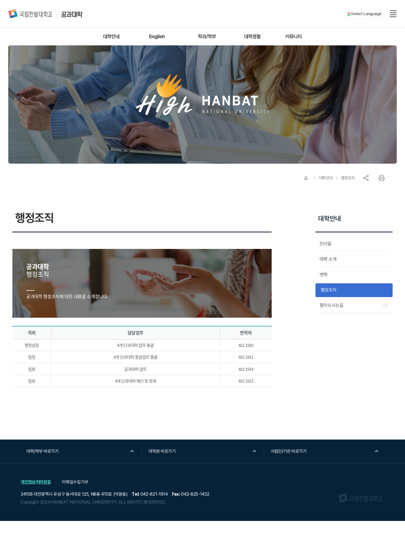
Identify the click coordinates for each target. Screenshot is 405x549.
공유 (366, 178)
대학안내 (326, 177)
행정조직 (348, 177)
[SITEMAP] (393, 13)
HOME (306, 178)
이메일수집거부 (75, 482)
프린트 (381, 178)
